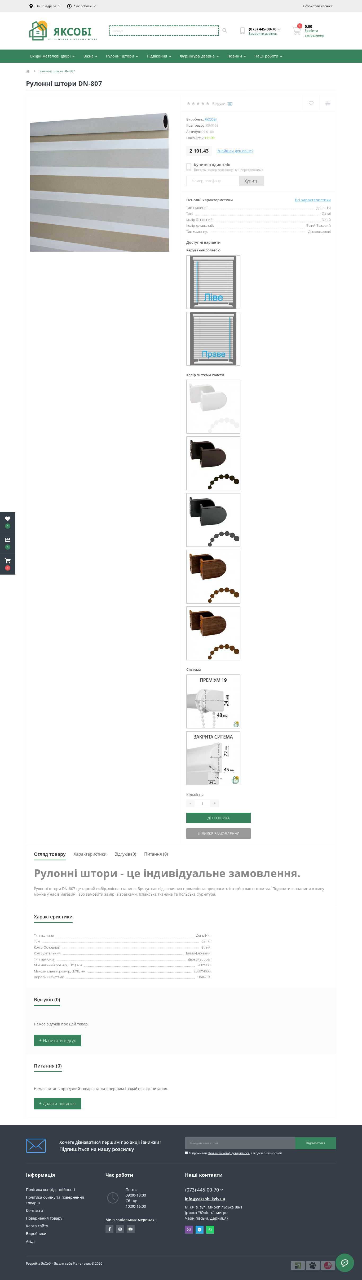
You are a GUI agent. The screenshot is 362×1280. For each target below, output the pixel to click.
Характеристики (90, 854)
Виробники (36, 1233)
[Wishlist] (311, 103)
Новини (234, 56)
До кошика (218, 817)
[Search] (224, 30)
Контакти (34, 1210)
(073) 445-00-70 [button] (202, 1190)
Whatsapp (210, 1230)
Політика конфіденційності (229, 1153)
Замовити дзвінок (263, 33)
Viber (189, 1230)
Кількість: (195, 794)
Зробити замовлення (314, 33)
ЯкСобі (211, 119)
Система (193, 669)
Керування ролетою (203, 250)
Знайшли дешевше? (235, 150)
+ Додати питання (57, 1103)
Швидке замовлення (218, 833)
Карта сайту (37, 1225)
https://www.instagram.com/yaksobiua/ (120, 1229)
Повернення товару (44, 1218)
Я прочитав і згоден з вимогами (235, 1153)
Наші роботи (266, 56)
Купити (251, 181)
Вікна (88, 56)
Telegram (200, 1230)
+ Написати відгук (57, 1040)
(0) (230, 103)
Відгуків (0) (125, 854)
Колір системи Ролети (205, 374)
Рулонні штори (120, 56)
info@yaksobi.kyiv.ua (205, 1198)
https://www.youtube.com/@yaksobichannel (131, 1229)
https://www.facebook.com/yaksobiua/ (109, 1229)
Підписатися (315, 1143)
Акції (30, 1241)
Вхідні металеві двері (50, 56)
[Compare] (327, 103)
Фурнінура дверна (197, 56)
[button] (7, 564)
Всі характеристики (313, 199)
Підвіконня (157, 56)
